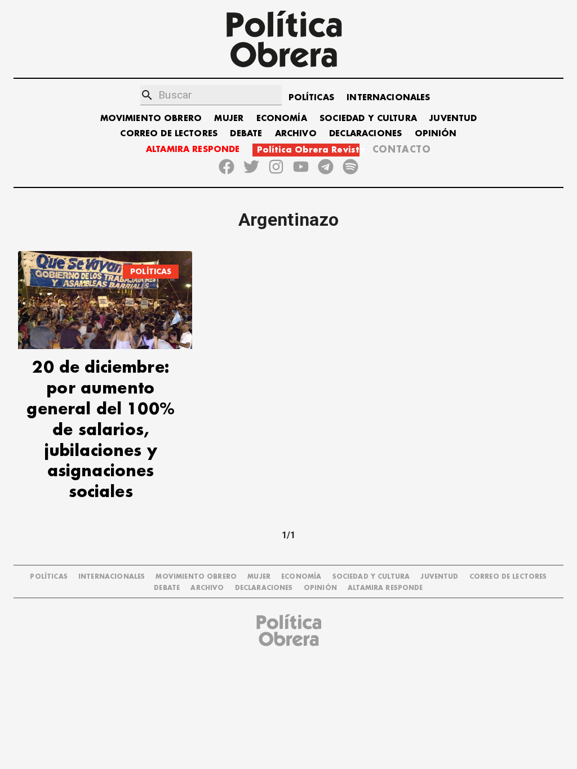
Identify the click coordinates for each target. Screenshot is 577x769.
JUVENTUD (453, 118)
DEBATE (246, 133)
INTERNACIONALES (388, 97)
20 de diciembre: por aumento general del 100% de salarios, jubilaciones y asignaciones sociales (100, 430)
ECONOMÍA (281, 118)
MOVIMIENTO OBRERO (151, 118)
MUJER (228, 118)
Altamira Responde (385, 588)
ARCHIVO (296, 133)
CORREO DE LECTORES (169, 133)
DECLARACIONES (365, 133)
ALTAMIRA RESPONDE (193, 149)
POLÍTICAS (311, 97)
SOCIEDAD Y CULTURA (368, 118)
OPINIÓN (436, 133)
